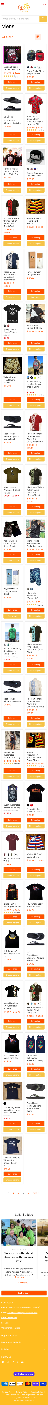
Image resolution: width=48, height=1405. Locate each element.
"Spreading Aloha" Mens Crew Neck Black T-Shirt (12, 1110)
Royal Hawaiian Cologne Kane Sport (10, 591)
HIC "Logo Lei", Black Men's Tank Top (11, 953)
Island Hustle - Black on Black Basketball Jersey (35, 543)
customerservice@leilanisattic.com (22, 1312)
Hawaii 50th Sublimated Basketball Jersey (11, 755)
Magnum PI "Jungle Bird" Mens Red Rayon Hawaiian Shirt (35, 120)
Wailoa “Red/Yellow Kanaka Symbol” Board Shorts (34, 756)
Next (35, 1193)
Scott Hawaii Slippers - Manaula (12, 700)
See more (22, 1282)
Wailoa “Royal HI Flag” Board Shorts (34, 221)
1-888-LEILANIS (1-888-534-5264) (24, 1307)
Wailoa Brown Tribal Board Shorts (9, 380)
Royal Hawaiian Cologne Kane (34, 273)
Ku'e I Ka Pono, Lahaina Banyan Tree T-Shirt (34, 384)
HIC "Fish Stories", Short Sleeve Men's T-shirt (12, 651)
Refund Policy (22, 1392)
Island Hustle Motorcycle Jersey (12, 905)
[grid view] (38, 37)
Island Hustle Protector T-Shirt (11, 488)
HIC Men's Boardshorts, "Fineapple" (33, 595)
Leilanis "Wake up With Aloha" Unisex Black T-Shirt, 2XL (11, 1161)
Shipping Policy (37, 1392)
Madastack (29, 1400)
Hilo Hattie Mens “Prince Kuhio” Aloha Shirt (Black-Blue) (35, 648)
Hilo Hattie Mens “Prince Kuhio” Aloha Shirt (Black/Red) (11, 222)
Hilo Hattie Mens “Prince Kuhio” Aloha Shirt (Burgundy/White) (35, 437)
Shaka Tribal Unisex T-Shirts (34, 326)
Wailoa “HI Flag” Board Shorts (34, 855)
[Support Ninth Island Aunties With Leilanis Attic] (18, 1232)
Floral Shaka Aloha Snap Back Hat (35, 72)
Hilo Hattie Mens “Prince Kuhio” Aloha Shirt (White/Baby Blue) (35, 703)
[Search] (43, 19)
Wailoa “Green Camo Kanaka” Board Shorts (10, 543)
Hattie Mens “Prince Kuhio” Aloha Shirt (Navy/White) (10, 276)
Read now (20, 1277)
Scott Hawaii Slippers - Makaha (12, 121)
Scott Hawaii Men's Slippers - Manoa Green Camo (34, 1107)
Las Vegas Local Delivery (32, 1395)
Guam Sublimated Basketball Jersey (11, 806)
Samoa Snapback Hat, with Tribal (35, 174)
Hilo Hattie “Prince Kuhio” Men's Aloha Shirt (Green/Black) (35, 491)
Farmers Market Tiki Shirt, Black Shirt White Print (11, 171)
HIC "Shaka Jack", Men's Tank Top (11, 1056)
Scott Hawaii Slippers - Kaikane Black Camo (35, 958)
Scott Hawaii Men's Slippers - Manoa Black (11, 436)
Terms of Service (12, 1395)
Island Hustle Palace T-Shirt (10, 331)
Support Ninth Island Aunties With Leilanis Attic (18, 1257)
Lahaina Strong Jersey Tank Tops (11, 68)
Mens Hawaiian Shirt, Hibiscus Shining (10, 1006)
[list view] (44, 37)
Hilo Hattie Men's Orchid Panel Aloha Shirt (35, 1010)
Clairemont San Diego (10, 1328)
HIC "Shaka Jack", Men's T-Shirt (35, 905)
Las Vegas (5, 1323)
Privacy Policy (7, 1392)
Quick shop (12, 82)
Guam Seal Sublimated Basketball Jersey (35, 1058)
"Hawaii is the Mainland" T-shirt (35, 810)
